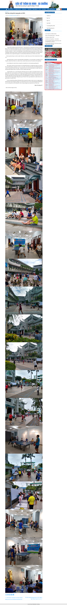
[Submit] (61, 9)
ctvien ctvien (15, 15)
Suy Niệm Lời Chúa (17, 9)
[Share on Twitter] (8, 595)
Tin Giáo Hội (24, 9)
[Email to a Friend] (10, 595)
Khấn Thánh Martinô (51, 9)
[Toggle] (46, 15)
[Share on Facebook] (6, 595)
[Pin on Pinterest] (11, 595)
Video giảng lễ (35, 9)
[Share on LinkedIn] (13, 595)
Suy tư (40, 9)
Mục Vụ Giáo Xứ (10, 9)
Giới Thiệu (44, 9)
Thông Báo (29, 9)
